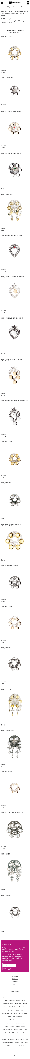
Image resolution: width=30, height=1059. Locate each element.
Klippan (15, 1013)
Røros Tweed (23, 1033)
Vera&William (8, 1046)
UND (22, 1042)
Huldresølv (24, 1007)
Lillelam (26, 1013)
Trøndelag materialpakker (7, 1042)
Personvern (15, 981)
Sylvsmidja (9, 1036)
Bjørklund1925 (5, 997)
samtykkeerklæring (7, 960)
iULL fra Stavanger (19, 1010)
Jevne (12, 1010)
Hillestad (5, 1007)
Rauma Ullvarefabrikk (14, 1033)
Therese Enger (11, 1039)
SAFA (4, 1036)
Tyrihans (17, 1042)
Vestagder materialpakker (19, 1046)
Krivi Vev (21, 1013)
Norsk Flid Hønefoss (20, 1026)
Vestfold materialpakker (9, 1049)
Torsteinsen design (20, 1039)
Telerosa (4, 1039)
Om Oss (15, 984)
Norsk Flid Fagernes (20, 1000)
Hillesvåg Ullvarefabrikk (14, 1007)
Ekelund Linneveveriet (10, 1000)
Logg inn (15, 1055)
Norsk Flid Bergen (10, 1023)
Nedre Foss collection (17, 1016)
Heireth (25, 1003)
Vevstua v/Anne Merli (21, 1049)
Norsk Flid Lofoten (20, 1023)
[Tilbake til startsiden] (15, 2)
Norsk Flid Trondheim (7, 1029)
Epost (3, 963)
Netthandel (15, 979)
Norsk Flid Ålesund (18, 1029)
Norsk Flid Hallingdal (9, 1026)
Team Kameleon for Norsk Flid (20, 1036)
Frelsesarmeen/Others (8, 1003)
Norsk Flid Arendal (15, 997)
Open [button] (28, 2)
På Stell (5, 1033)
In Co (7, 1010)
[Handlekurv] (2, 3)
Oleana (25, 1029)
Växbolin (26, 1042)
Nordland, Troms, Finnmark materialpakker (15, 1020)
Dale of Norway (24, 997)
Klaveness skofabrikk (7, 1013)
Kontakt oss (15, 976)
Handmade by (18, 1003)
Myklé (9, 1016)
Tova (27, 1039)
